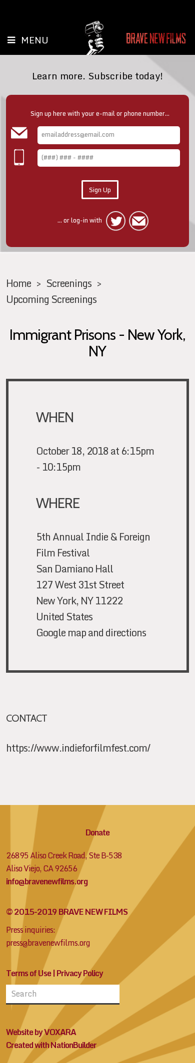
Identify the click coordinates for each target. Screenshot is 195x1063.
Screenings (69, 283)
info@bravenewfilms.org (47, 881)
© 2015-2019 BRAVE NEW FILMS (67, 911)
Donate (98, 832)
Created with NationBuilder (51, 1045)
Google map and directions (91, 632)
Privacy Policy (79, 973)
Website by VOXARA (41, 1032)
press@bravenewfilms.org (48, 942)
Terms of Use (28, 973)
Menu (34, 39)
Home (18, 283)
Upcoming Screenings (51, 299)
